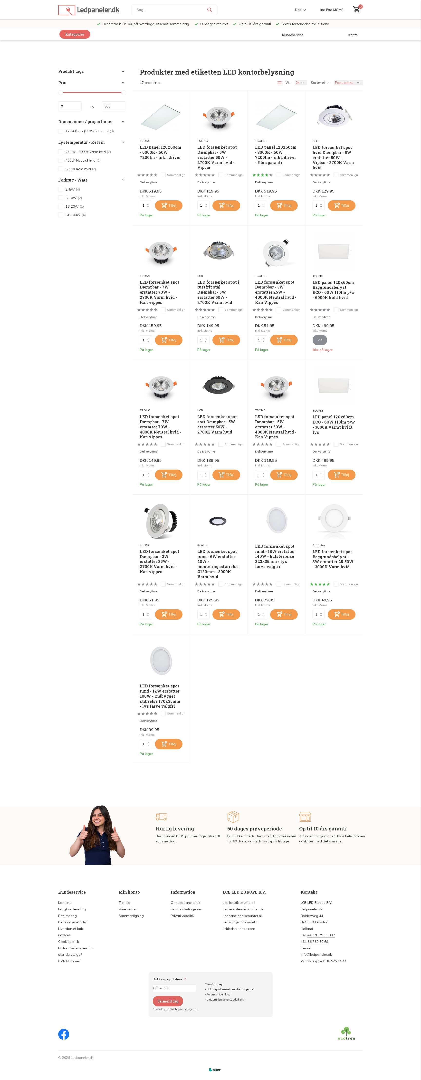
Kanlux (202, 545)
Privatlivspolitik (182, 916)
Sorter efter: (320, 82)
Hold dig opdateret (169, 979)
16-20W (75, 206)
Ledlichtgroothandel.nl (240, 922)
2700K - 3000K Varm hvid (88, 151)
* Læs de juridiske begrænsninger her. (176, 1009)
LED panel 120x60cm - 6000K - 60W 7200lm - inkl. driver (160, 152)
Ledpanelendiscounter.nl (242, 916)
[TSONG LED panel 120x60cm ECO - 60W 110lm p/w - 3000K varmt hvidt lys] (334, 386)
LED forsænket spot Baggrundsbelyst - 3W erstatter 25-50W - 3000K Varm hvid (333, 559)
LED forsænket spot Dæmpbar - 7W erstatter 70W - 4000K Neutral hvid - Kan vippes (160, 426)
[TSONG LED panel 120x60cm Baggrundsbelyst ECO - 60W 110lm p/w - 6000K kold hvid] (334, 252)
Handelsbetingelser (186, 909)
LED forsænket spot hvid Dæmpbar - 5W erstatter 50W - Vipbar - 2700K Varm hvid (333, 157)
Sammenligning (131, 916)
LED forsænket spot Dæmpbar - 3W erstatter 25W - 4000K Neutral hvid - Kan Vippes (276, 292)
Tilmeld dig (168, 1001)
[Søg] (209, 9)
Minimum (70, 106)
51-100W (76, 215)
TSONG (145, 141)
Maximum (113, 106)
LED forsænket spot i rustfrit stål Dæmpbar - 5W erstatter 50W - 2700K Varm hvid (218, 292)
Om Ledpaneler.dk (185, 902)
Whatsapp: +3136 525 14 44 (323, 961)
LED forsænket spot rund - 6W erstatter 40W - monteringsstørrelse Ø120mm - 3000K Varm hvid (218, 564)
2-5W (73, 189)
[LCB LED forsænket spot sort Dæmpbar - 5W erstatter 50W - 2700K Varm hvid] (218, 386)
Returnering (67, 916)
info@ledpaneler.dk (316, 954)
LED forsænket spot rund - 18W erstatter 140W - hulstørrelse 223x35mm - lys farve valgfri (275, 556)
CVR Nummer (69, 961)
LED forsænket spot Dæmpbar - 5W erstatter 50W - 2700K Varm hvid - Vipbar (217, 157)
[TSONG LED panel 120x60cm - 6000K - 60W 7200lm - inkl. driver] (161, 117)
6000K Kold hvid (81, 168)
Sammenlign (176, 175)
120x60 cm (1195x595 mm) (90, 131)
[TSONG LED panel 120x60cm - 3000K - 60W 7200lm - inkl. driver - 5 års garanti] (276, 117)
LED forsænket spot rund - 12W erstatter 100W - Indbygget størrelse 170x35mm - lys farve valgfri (160, 696)
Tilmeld (124, 902)
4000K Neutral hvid (83, 160)
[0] (355, 9)
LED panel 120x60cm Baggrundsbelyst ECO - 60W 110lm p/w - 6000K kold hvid (334, 290)
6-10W (74, 198)
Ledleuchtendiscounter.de (243, 909)
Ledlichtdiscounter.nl (239, 902)
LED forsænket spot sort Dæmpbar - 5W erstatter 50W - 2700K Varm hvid (217, 424)
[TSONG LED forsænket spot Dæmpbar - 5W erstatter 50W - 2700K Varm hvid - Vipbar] (218, 117)
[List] (279, 83)
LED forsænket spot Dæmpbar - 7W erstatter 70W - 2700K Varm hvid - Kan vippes (159, 292)
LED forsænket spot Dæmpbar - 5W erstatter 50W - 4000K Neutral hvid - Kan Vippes (276, 426)
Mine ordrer (128, 909)
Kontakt (64, 902)
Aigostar (319, 545)
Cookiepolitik (68, 941)
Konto (353, 35)
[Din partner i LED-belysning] (88, 9)
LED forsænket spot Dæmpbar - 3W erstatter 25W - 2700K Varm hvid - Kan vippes (159, 561)
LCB (315, 141)
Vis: (288, 82)
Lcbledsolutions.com (239, 928)
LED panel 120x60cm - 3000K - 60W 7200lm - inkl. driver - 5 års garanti (276, 155)
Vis (319, 340)
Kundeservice (292, 35)
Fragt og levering (72, 909)
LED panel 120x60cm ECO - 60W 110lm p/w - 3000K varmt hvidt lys (334, 424)
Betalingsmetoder (72, 922)
